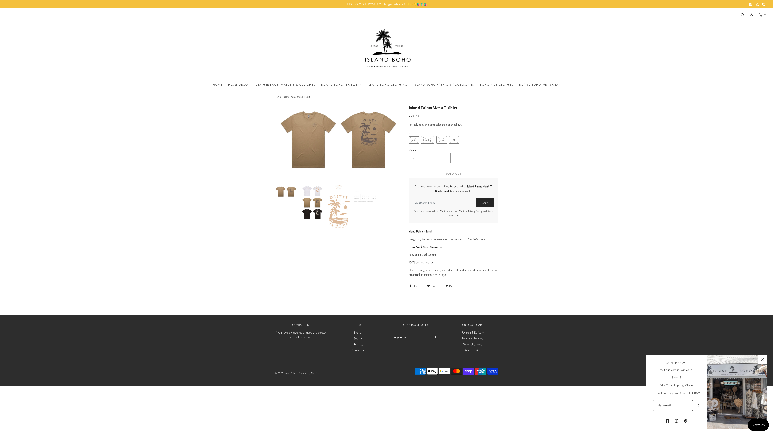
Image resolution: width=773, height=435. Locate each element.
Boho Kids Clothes (496, 85)
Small (414, 140)
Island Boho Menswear (539, 85)
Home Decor (239, 85)
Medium (427, 140)
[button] (286, 191)
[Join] (435, 337)
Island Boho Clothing (387, 85)
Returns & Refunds (472, 338)
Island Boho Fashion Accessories (444, 85)
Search (358, 338)
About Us (357, 344)
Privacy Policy (475, 211)
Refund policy (473, 350)
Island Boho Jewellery (341, 85)
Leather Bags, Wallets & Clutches (285, 85)
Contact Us (358, 350)
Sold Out (453, 174)
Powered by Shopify (308, 373)
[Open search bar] (742, 14)
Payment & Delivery (473, 332)
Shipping (430, 125)
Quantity (413, 150)
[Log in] (751, 15)
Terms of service (472, 344)
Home (217, 85)
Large (442, 140)
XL (454, 140)
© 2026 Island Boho (285, 373)
